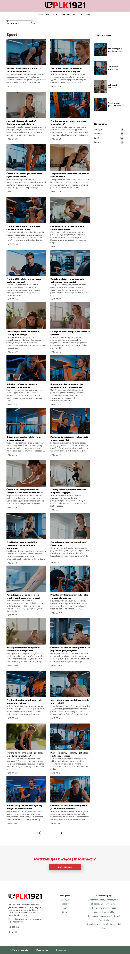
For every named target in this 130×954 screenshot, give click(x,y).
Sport (55, 14)
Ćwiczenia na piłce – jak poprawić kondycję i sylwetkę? (67, 228)
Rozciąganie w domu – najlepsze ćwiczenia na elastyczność (23, 649)
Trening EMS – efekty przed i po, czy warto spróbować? (24, 280)
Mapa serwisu (42, 949)
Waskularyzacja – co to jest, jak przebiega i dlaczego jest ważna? (23, 596)
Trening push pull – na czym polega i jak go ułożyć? (114, 104)
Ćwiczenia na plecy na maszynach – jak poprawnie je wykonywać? (70, 649)
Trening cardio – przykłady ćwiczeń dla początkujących (68, 491)
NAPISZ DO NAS (65, 867)
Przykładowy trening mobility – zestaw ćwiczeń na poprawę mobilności (22, 545)
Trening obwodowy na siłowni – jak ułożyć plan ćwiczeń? (24, 702)
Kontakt (13, 932)
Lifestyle (44, 14)
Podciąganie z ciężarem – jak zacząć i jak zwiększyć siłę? (69, 438)
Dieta (75, 14)
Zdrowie (65, 14)
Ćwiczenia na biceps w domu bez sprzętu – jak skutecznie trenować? (24, 491)
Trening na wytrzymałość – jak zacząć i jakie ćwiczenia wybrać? (25, 754)
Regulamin (61, 949)
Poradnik (86, 14)
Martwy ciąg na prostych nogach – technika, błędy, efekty (23, 70)
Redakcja (14, 926)
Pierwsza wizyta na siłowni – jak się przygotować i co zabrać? (24, 807)
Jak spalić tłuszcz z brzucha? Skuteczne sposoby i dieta (21, 122)
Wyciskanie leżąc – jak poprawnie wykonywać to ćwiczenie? (67, 280)
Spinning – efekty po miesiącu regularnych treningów (21, 386)
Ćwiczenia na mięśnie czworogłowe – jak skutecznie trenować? (68, 807)
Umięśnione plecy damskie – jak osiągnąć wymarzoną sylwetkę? (66, 386)
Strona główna (12, 23)
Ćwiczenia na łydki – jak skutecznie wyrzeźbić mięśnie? (24, 175)
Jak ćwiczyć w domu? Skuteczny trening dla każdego (22, 333)
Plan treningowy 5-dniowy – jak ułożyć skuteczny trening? (69, 754)
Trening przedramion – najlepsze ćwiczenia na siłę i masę (23, 228)
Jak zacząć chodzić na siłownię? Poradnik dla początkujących (66, 70)
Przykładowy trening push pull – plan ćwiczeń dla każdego (69, 596)
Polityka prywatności (19, 949)
